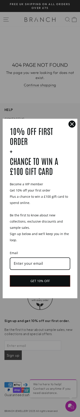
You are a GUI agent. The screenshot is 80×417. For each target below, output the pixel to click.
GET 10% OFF (40, 281)
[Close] (72, 124)
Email (14, 253)
